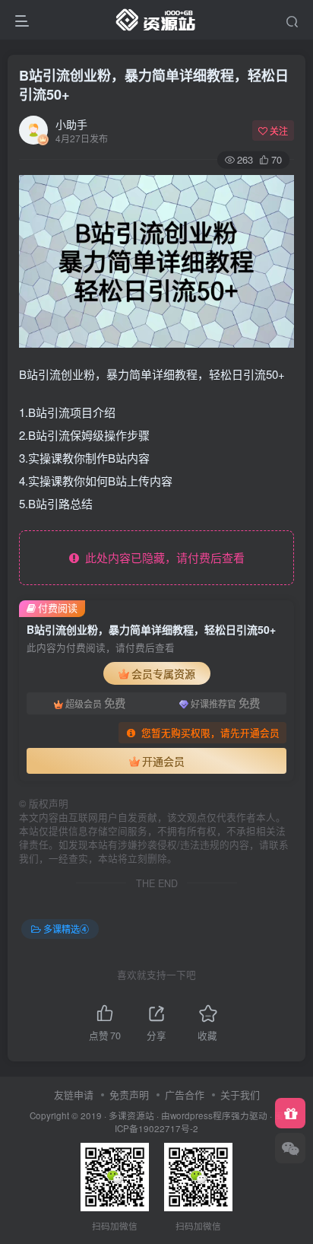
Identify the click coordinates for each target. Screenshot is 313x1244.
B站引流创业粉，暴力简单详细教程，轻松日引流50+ (154, 84)
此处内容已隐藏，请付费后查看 (162, 557)
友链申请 (73, 1094)
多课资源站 (131, 1115)
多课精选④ (66, 928)
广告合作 (184, 1094)
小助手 (71, 124)
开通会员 (163, 760)
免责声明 (129, 1094)
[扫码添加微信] (290, 1148)
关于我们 (240, 1094)
